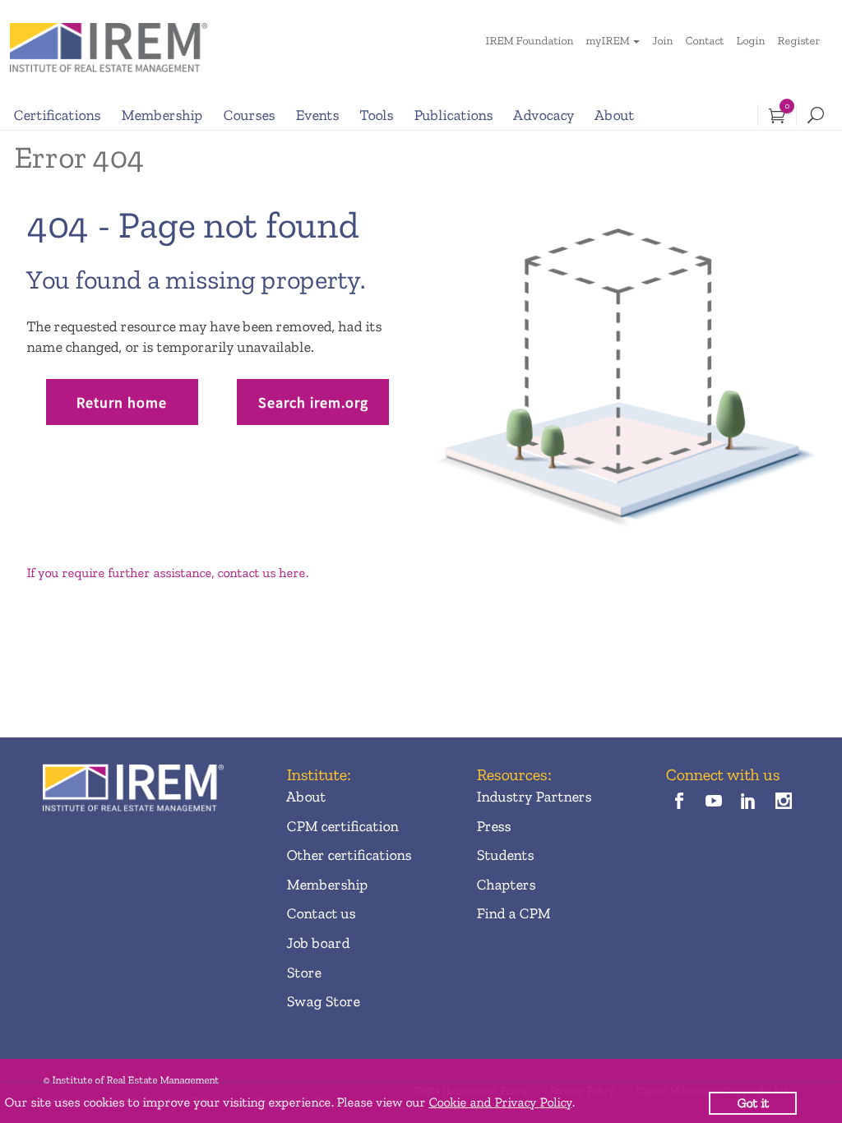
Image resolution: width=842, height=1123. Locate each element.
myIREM (607, 41)
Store (303, 973)
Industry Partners (533, 797)
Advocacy (543, 115)
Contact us (320, 913)
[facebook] (678, 803)
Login (750, 41)
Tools (376, 115)
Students (505, 855)
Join (662, 41)
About (614, 115)
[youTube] (714, 803)
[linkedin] (748, 803)
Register (798, 41)
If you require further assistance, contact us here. (167, 572)
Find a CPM (513, 913)
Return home (121, 402)
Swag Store (322, 1001)
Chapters (505, 885)
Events (317, 115)
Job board (317, 943)
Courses (249, 115)
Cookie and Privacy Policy (499, 1102)
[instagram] (783, 803)
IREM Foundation (529, 41)
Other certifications (348, 855)
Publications (453, 115)
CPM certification (342, 826)
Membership (161, 115)
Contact (704, 41)
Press (493, 826)
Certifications (56, 115)
